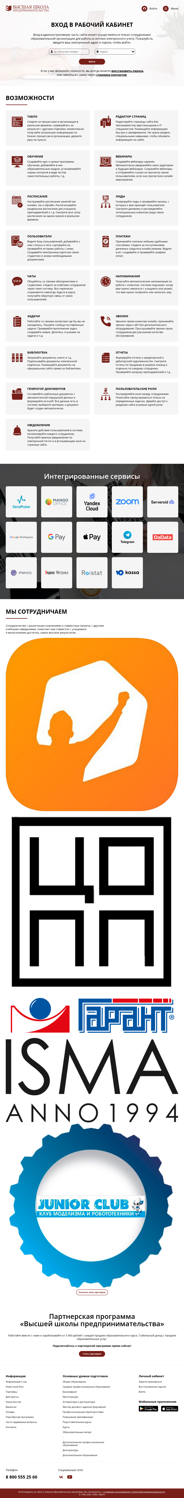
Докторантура (70, 1450)
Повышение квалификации (78, 1417)
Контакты (11, 1427)
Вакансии (11, 1406)
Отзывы (10, 1412)
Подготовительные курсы (77, 1422)
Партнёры (11, 1391)
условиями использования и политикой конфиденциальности (134, 1492)
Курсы (66, 1427)
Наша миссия (13, 1401)
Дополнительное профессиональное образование (83, 1444)
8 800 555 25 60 (21, 1477)
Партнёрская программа (20, 1417)
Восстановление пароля (152, 1386)
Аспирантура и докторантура (79, 1401)
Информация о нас (16, 1381)
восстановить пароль (127, 71)
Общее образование (74, 1381)
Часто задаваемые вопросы (21, 1422)
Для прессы (12, 1396)
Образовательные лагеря (77, 1432)
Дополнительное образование (80, 1455)
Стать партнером (92, 1353)
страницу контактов (111, 75)
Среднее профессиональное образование (86, 1386)
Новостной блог (15, 1386)
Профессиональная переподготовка (83, 1412)
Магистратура (70, 1396)
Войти (92, 61)
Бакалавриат (70, 1391)
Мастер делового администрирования (84, 1406)
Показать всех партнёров (92, 1292)
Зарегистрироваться (150, 1381)
